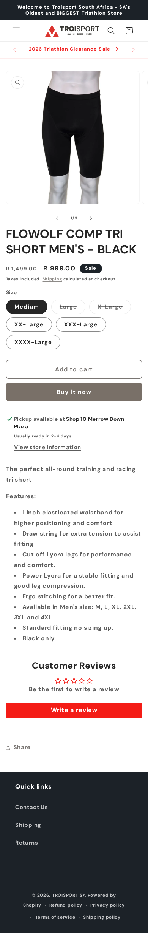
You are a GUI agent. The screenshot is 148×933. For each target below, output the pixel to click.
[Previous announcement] (14, 50)
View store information (47, 447)
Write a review (74, 710)
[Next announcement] (133, 50)
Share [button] (22, 747)
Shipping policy (102, 917)
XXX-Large (81, 324)
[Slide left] (57, 218)
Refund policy (66, 905)
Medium (26, 306)
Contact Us (31, 807)
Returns (26, 842)
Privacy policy (107, 905)
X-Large (114, 308)
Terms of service (55, 917)
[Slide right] (91, 218)
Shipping (52, 279)
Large (72, 308)
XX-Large (29, 324)
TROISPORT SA (69, 895)
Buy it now (74, 392)
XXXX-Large (33, 342)
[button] (16, 30)
